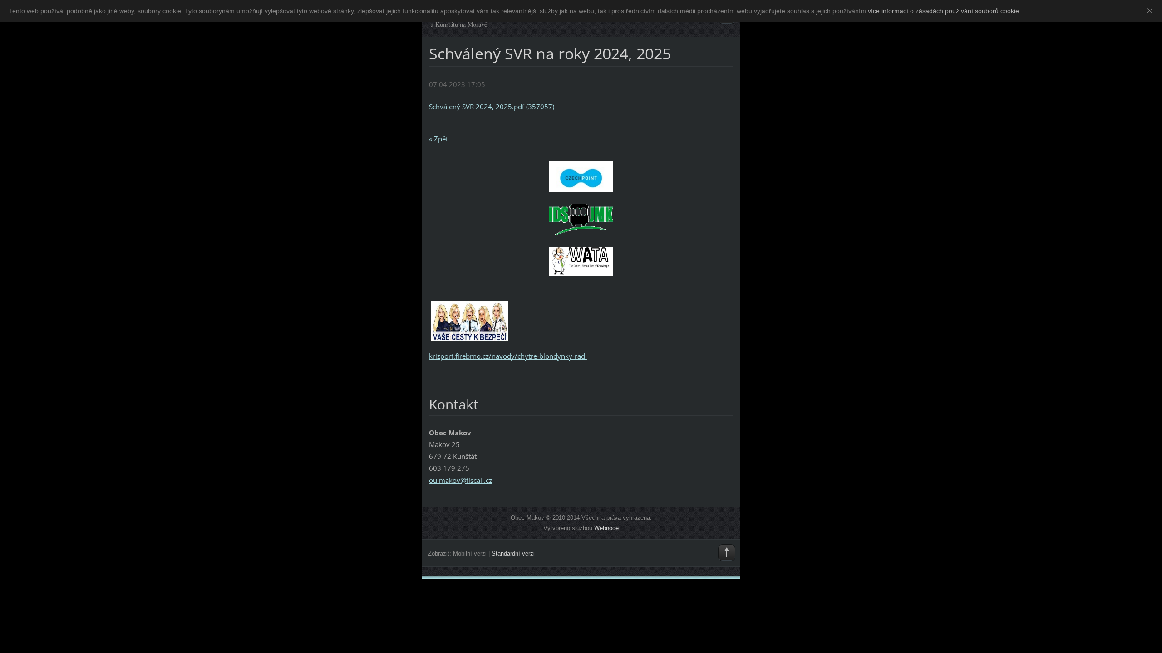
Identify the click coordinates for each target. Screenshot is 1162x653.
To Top (726, 552)
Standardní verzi (513, 553)
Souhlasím (1151, 10)
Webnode (606, 528)
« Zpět (438, 138)
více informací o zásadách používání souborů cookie (943, 11)
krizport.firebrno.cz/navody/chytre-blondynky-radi (508, 356)
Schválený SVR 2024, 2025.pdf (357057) (491, 106)
